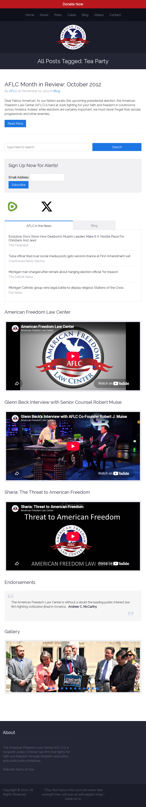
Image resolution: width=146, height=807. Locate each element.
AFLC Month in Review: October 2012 (53, 84)
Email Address (19, 177)
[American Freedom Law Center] (73, 37)
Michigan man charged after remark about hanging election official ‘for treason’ (63, 272)
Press (58, 15)
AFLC (13, 91)
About (44, 15)
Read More (15, 123)
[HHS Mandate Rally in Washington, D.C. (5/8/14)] (73, 682)
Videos (99, 15)
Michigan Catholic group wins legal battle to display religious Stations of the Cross (66, 287)
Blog (85, 15)
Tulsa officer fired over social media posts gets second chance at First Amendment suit (69, 256)
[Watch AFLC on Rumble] (12, 206)
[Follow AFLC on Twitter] (47, 206)
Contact (115, 15)
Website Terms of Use (18, 769)
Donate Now (73, 4)
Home (29, 15)
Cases (71, 15)
